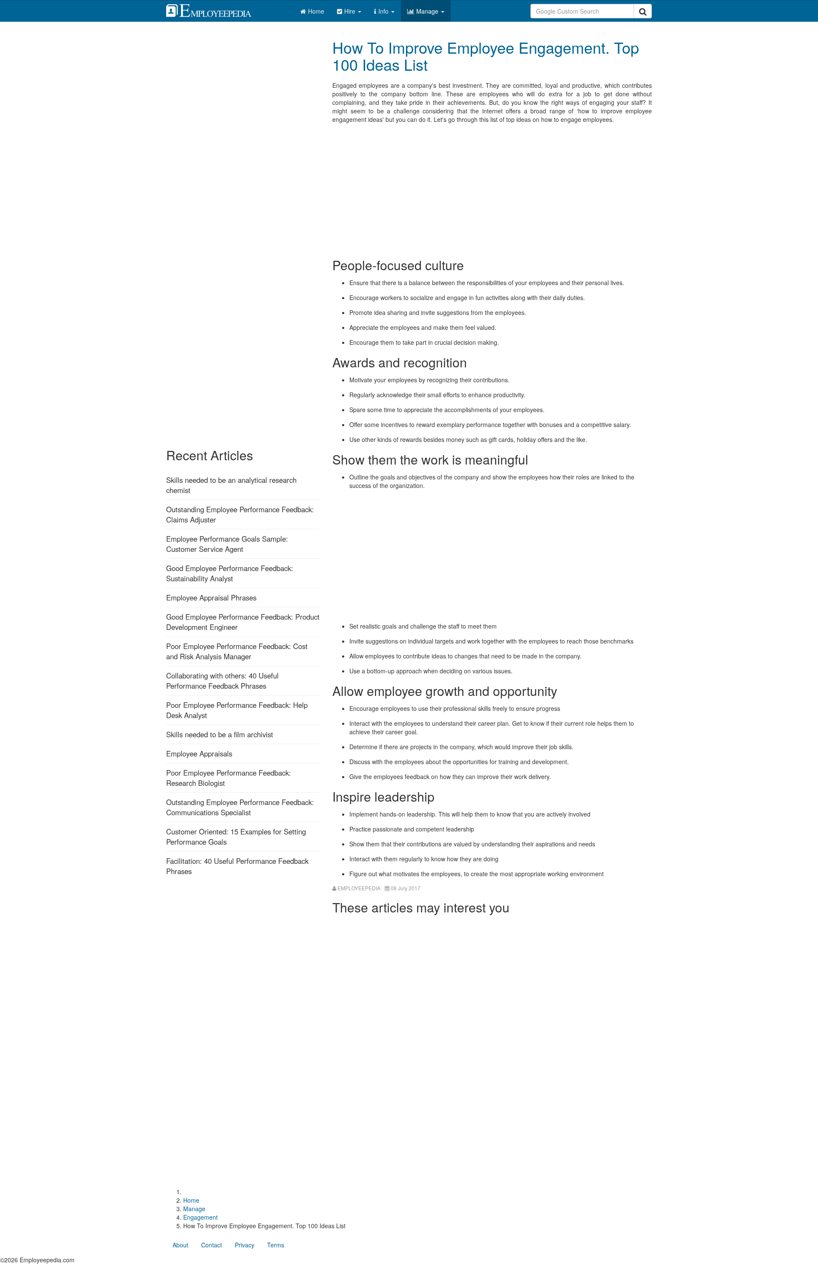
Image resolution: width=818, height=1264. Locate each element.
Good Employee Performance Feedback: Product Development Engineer (243, 622)
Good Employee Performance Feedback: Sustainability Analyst (229, 573)
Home (316, 11)
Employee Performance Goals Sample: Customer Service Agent (227, 544)
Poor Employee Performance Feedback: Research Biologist (228, 778)
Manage (428, 11)
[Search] (643, 11)
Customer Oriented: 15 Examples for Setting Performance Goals (236, 836)
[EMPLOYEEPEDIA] (215, 9)
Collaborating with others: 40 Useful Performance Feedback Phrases (222, 680)
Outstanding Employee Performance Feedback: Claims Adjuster (240, 514)
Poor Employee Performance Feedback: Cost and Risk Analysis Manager (237, 651)
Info (384, 11)
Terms (275, 1245)
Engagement (200, 1217)
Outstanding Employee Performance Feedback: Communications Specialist (240, 807)
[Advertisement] (492, 189)
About (180, 1245)
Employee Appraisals (199, 753)
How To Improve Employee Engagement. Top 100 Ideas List (485, 55)
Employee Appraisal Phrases (211, 597)
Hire (350, 11)
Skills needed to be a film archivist (219, 734)
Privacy (244, 1245)
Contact (211, 1245)
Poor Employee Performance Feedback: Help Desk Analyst (237, 710)
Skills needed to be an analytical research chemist (231, 485)
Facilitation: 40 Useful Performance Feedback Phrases (237, 866)
